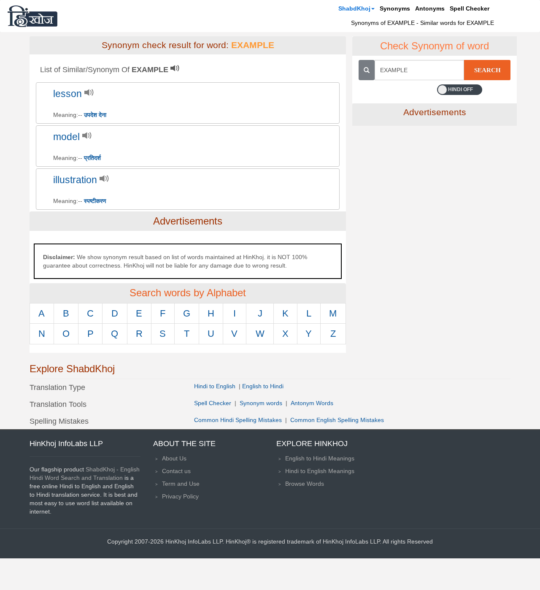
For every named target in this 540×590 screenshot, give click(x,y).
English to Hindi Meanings (319, 458)
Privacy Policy (180, 496)
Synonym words (261, 403)
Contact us (176, 471)
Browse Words (304, 483)
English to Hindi (263, 386)
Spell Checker (469, 8)
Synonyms (395, 8)
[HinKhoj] (32, 16)
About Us (174, 458)
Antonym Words (312, 403)
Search (487, 70)
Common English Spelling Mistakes (337, 420)
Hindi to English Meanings (319, 471)
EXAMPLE (252, 45)
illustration (75, 180)
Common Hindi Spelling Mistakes (238, 420)
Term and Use (181, 483)
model (66, 137)
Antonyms (430, 8)
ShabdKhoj (354, 8)
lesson (67, 94)
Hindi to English (215, 386)
